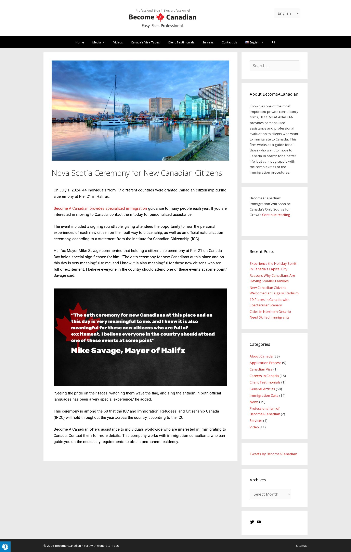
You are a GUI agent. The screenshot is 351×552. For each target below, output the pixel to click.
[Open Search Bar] (274, 42)
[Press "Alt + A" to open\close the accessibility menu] (5, 546)
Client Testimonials (181, 42)
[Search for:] (274, 65)
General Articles (262, 389)
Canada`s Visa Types (145, 42)
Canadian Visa (261, 369)
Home (79, 42)
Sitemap (302, 545)
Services (256, 420)
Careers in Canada (264, 375)
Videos (118, 42)
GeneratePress (108, 545)
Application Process (265, 362)
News (254, 402)
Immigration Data (264, 395)
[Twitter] (252, 523)
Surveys (208, 42)
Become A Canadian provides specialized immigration (100, 208)
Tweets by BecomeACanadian (273, 454)
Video (254, 427)
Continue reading (276, 214)
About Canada (261, 356)
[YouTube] (258, 523)
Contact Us (229, 42)
